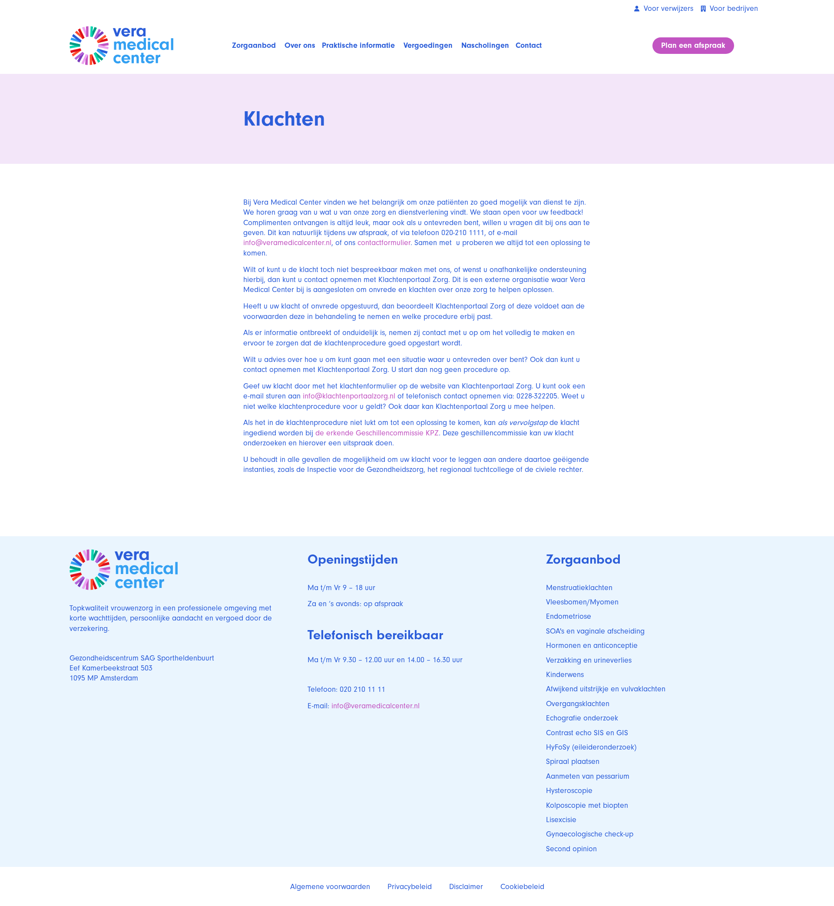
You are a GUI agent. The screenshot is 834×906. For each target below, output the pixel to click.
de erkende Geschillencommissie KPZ (377, 433)
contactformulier (383, 242)
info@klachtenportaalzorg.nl (349, 396)
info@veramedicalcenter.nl (287, 242)
